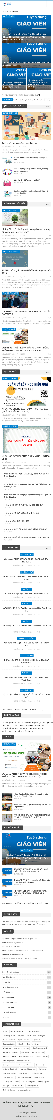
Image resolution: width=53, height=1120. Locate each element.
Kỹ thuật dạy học (8, 997)
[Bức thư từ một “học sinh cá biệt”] (7, 183)
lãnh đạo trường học (23, 1061)
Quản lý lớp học (26, 656)
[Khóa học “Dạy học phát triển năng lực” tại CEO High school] (7, 807)
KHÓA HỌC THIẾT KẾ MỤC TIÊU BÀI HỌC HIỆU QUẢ (23, 505)
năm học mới (39, 1065)
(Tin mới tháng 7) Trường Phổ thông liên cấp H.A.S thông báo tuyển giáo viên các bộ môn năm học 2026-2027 (24, 37)
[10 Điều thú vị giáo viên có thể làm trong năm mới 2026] (15, 258)
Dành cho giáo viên (10, 379)
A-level (5, 1031)
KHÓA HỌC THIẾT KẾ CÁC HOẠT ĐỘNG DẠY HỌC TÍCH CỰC (26, 537)
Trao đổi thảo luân (10, 293)
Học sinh (6, 1056)
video (16, 1082)
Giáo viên (21, 1044)
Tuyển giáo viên (39, 1077)
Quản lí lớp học (7, 992)
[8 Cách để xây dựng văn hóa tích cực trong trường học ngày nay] (7, 172)
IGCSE (14, 1056)
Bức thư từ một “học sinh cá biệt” (27, 180)
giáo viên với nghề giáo (10, 1052)
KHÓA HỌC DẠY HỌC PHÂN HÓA (16, 521)
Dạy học (21, 1036)
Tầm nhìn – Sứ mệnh (41, 1103)
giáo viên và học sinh (21, 1048)
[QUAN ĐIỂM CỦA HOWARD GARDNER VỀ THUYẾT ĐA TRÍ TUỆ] (15, 300)
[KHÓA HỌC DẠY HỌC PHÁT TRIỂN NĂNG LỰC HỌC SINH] (26, 439)
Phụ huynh (42, 1069)
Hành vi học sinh (38, 1052)
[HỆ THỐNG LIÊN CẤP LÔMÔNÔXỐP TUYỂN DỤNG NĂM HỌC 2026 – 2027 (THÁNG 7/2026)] (38, 79)
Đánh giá (6, 1086)
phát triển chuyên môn (10, 1069)
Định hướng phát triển (26, 1106)
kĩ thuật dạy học (8, 1061)
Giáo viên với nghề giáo (11, 211)
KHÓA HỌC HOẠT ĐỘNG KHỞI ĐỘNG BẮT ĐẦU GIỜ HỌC (25, 529)
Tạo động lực (6, 1017)
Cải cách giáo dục (9, 1036)
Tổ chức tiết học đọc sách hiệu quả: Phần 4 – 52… (26, 594)
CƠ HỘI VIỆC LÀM (8, 16)
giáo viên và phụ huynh (39, 1048)
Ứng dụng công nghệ (25, 1090)
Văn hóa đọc (26, 589)
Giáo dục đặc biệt (9, 1044)
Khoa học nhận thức (26, 1056)
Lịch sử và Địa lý (9, 329)
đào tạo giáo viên (32, 1086)
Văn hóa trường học (28, 1082)
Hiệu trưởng (25, 1052)
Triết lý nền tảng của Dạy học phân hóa (19, 143)
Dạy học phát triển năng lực (27, 638)
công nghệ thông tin (17, 1031)
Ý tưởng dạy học (8, 982)
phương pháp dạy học (28, 1069)
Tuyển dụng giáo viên (10, 987)
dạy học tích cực (23, 1040)
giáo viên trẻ (7, 1048)
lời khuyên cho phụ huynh (11, 1065)
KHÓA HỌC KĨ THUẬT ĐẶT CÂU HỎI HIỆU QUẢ (21, 513)
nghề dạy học (27, 1065)
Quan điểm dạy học (10, 113)
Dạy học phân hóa (9, 1040)
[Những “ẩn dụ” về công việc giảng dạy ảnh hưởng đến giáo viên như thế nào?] (15, 217)
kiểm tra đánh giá (42, 1056)
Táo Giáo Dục (32, 1116)
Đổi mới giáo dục (8, 1007)
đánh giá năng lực (9, 1090)
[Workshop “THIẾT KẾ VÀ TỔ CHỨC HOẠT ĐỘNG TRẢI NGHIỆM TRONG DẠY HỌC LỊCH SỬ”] (15, 336)
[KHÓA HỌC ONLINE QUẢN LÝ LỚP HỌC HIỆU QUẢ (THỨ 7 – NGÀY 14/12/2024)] (26, 391)
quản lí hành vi (24, 1073)
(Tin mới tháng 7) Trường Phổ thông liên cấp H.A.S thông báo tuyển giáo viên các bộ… (26, 858)
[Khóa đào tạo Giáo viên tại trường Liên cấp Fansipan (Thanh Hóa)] (7, 797)
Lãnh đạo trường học (9, 1002)
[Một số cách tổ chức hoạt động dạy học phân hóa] (7, 160)
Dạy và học (36, 1040)
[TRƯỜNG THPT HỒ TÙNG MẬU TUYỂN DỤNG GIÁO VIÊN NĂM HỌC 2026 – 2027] (26, 55)
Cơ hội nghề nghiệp (33, 1031)
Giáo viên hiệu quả (33, 1044)
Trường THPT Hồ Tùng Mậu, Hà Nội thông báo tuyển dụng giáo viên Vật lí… (13, 84)
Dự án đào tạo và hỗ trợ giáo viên (17, 1103)
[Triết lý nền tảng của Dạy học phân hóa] (26, 126)
